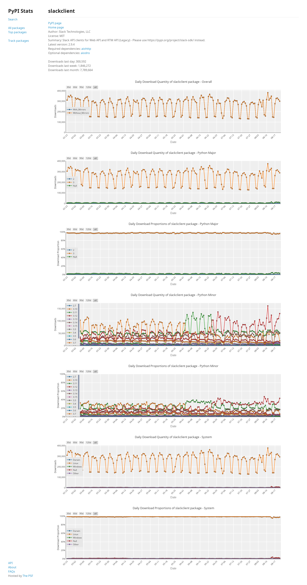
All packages (16, 28)
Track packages (18, 41)
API (10, 563)
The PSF (28, 576)
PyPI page (54, 23)
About (12, 567)
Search (12, 19)
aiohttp (86, 49)
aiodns (85, 53)
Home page (56, 27)
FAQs (11, 571)
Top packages (17, 32)
